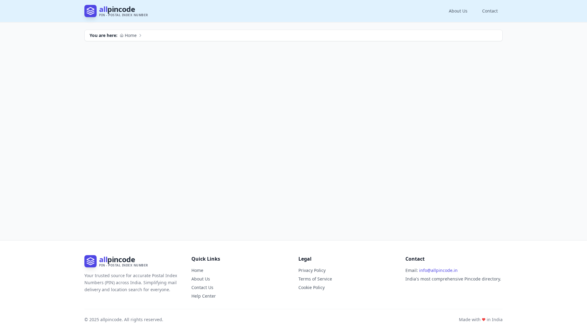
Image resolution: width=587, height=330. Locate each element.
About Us (458, 11)
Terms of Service (315, 279)
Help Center (203, 296)
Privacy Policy (312, 270)
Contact (490, 11)
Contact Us (202, 287)
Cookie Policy (311, 287)
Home (131, 35)
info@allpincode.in (438, 270)
